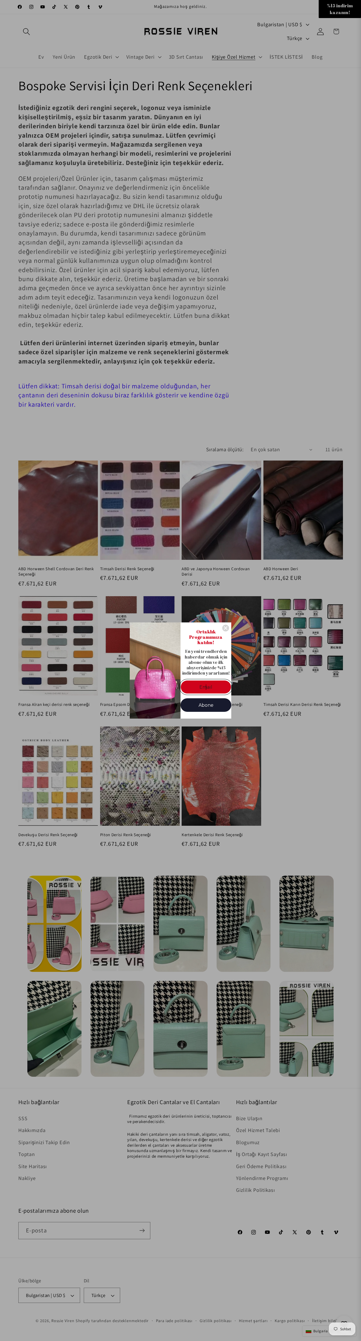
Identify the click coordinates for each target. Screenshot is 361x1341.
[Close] (225, 628)
